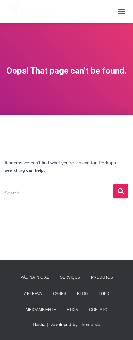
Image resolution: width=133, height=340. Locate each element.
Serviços (70, 277)
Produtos (102, 277)
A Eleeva (33, 293)
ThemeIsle (89, 324)
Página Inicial (34, 277)
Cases (59, 293)
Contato (98, 309)
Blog (82, 293)
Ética (72, 309)
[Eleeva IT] (32, 11)
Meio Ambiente (41, 309)
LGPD (104, 293)
